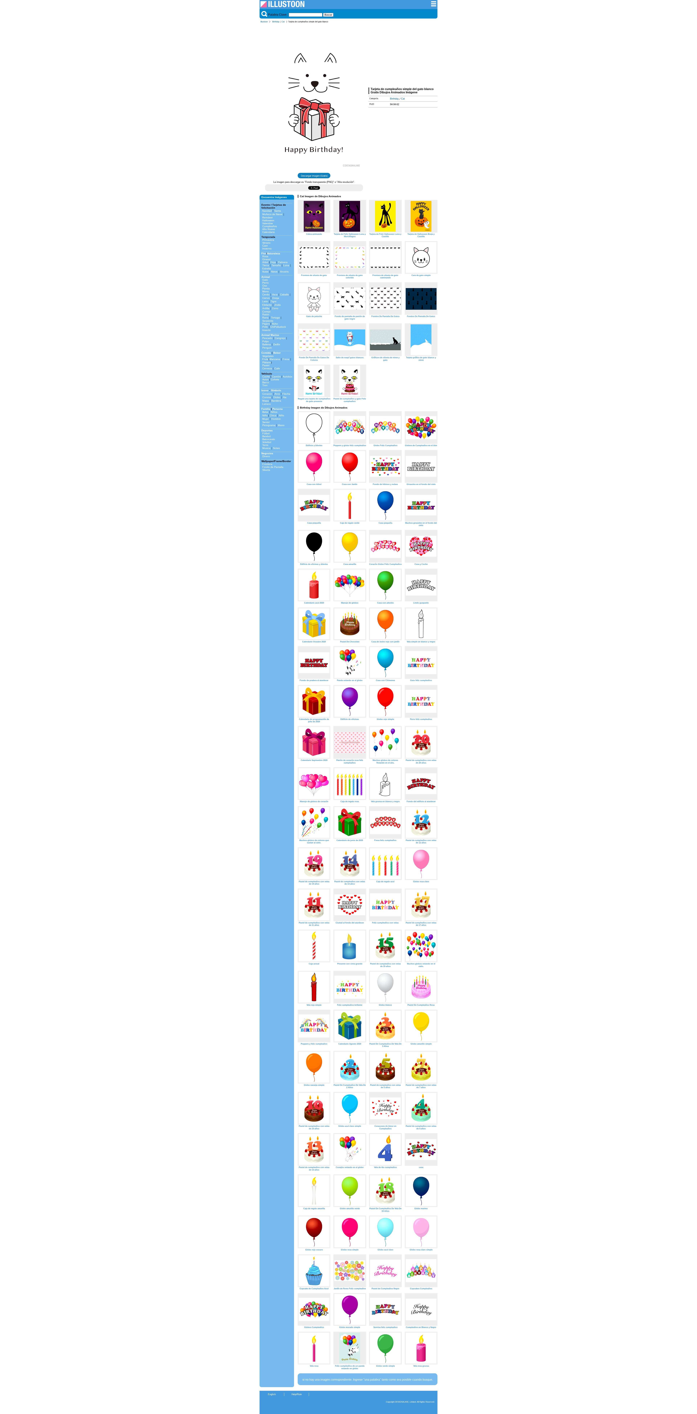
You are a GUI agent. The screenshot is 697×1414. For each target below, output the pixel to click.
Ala (284, 397)
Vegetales (268, 356)
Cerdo (265, 294)
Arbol (265, 262)
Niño (265, 415)
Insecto (266, 330)
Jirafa (277, 304)
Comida (266, 352)
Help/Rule (297, 1394)
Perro (265, 282)
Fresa (286, 359)
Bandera (276, 400)
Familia (265, 408)
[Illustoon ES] (282, 6)
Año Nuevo (268, 229)
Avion (265, 379)
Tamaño (276, 265)
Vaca (275, 294)
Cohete (275, 379)
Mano (281, 425)
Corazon (267, 393)
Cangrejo (280, 338)
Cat (283, 22)
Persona (277, 408)
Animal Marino (270, 335)
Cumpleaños (269, 226)
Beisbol (266, 436)
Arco (277, 393)
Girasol (266, 259)
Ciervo (266, 297)
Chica (273, 415)
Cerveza (267, 368)
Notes (276, 448)
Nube (265, 271)
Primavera (268, 239)
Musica (266, 448)
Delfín (276, 344)
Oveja (275, 297)
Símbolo (276, 390)
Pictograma (268, 425)
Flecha (286, 393)
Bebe (265, 412)
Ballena (266, 344)
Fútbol (266, 433)
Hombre (276, 418)
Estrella (266, 268)
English (272, 1394)
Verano (266, 242)
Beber (277, 352)
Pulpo (265, 341)
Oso (264, 285)
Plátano (266, 362)
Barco (265, 382)
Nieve (274, 271)
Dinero (266, 456)
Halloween (268, 220)
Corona (266, 397)
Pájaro (266, 323)
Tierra (265, 265)
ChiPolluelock (278, 326)
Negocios (267, 453)
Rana (265, 317)
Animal (265, 276)
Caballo (284, 294)
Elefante (267, 304)
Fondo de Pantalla (272, 467)
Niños (274, 412)
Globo (276, 397)
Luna (286, 265)
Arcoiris (284, 271)
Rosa (265, 256)
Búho (275, 323)
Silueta (266, 469)
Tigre (273, 301)
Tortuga (275, 317)
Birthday (276, 22)
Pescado (267, 338)
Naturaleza (273, 253)
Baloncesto (268, 439)
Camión (276, 376)
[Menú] (434, 5)
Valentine (267, 223)
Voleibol (266, 442)
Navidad (267, 210)
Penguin (267, 347)
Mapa (265, 400)
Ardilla (265, 308)
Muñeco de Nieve (272, 214)
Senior (266, 422)
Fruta (265, 359)
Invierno (267, 248)
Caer (265, 245)
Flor (263, 253)
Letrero (266, 404)
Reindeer (267, 217)
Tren (265, 385)
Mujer (265, 418)
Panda (266, 288)
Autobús (287, 376)
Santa (277, 210)
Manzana (274, 359)
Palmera (283, 262)
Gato (265, 279)
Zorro (275, 308)
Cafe (277, 368)
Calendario (268, 232)
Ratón (265, 314)
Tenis (265, 445)
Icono (264, 390)
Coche (266, 376)
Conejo (266, 311)
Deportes (267, 430)
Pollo (265, 326)
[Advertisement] (402, 56)
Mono (265, 291)
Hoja (273, 262)
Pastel (265, 365)
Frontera (267, 464)
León (265, 301)
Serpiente (267, 320)
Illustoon (264, 22)
